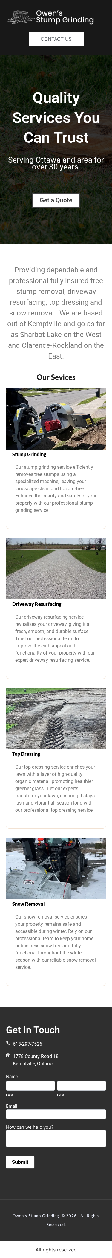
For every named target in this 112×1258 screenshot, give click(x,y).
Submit (20, 1162)
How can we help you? (29, 1127)
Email (11, 1106)
